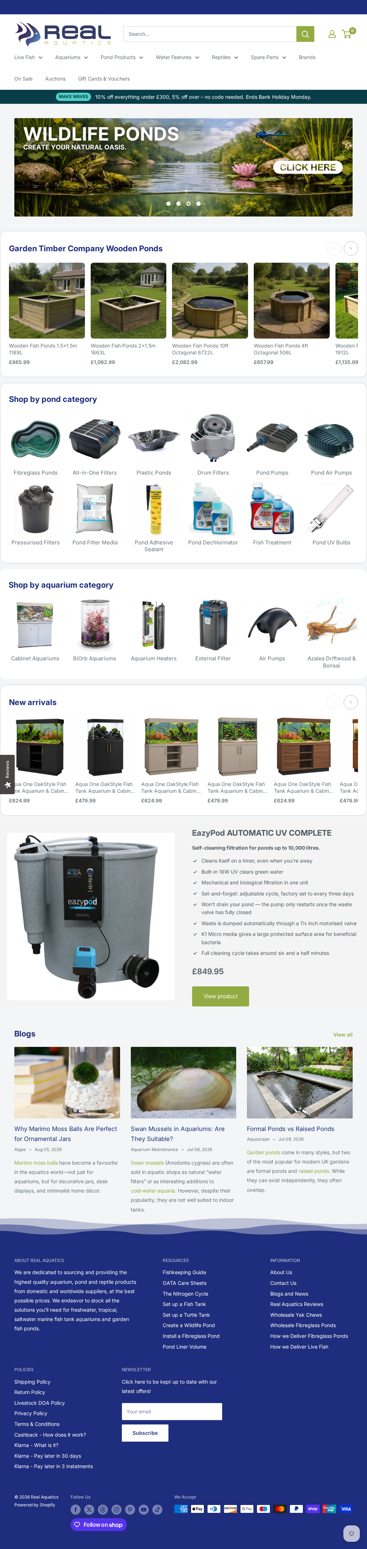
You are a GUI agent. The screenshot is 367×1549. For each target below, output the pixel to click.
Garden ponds (263, 1152)
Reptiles (221, 57)
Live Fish (24, 57)
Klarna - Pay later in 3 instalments (53, 1466)
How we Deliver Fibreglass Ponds (309, 1336)
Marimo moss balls (36, 1163)
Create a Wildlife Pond (189, 1325)
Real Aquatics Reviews (296, 1304)
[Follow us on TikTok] (157, 1510)
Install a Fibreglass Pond (191, 1336)
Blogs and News (289, 1294)
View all (343, 1034)
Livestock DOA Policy (39, 1403)
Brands (307, 57)
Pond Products (118, 57)
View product (221, 996)
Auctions (55, 79)
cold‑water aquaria (153, 1191)
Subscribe (145, 1433)
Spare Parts (264, 57)
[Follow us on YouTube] (144, 1510)
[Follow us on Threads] (103, 1510)
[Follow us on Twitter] (89, 1510)
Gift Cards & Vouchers (104, 79)
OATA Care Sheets (184, 1283)
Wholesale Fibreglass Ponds (303, 1325)
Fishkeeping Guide (184, 1272)
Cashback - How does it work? (50, 1435)
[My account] (332, 34)
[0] (346, 34)
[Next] (351, 248)
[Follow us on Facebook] (76, 1510)
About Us (281, 1272)
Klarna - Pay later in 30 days (47, 1456)
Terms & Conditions (36, 1424)
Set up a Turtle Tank (186, 1315)
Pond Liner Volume (184, 1347)
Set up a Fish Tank (184, 1304)
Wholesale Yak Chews (296, 1315)
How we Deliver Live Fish (299, 1347)
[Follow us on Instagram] (116, 1510)
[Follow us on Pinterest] (130, 1510)
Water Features (173, 57)
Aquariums (67, 57)
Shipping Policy (32, 1382)
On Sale (23, 79)
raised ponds (314, 1171)
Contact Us (283, 1283)
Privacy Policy (30, 1413)
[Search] (305, 34)
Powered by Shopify (34, 1504)
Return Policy (29, 1392)
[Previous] (334, 248)
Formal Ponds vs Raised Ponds (290, 1128)
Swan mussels (147, 1163)
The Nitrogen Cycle (185, 1294)
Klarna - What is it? (36, 1445)
